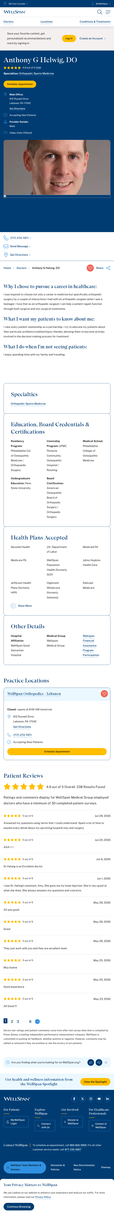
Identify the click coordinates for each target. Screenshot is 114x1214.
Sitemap (105, 1167)
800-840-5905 (78, 1145)
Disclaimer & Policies (58, 1167)
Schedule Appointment (20, 84)
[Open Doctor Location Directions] (57, 210)
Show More (25, 605)
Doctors (8, 21)
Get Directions (17, 108)
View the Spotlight (95, 1081)
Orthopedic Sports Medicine (36, 73)
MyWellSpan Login (18, 1122)
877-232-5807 (73, 1149)
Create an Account (91, 38)
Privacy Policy (43, 1197)
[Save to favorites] (90, 268)
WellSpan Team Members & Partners (26, 1167)
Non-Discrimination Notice (84, 1167)
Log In (69, 38)
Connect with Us (46, 1125)
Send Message (19, 246)
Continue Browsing (19, 1206)
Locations (47, 21)
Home (7, 267)
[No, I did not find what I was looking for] (99, 1062)
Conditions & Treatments (95, 21)
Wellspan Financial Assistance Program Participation (91, 645)
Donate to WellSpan (73, 1122)
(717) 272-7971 (19, 238)
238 (38, 68)
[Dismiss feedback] (106, 1062)
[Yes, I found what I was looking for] (90, 1062)
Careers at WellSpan (101, 1125)
